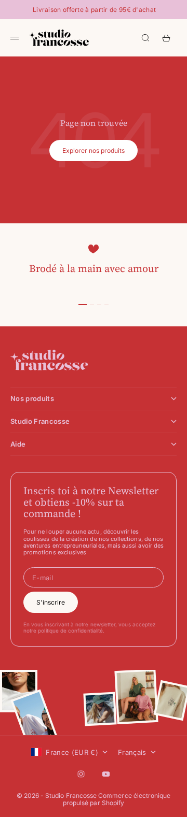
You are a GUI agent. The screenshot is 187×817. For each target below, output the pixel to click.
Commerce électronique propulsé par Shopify (117, 799)
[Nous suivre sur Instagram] (81, 774)
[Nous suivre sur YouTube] (106, 774)
